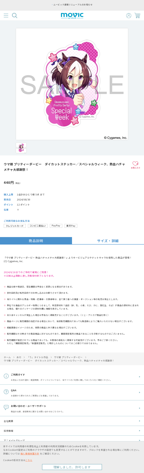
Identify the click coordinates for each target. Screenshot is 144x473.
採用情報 (8, 430)
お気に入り (135, 167)
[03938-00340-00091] (21, 147)
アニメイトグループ (14, 440)
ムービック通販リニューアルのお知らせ (52, 4)
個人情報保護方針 (29, 453)
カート (137, 15)
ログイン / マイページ (128, 15)
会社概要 (8, 421)
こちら (28, 460)
